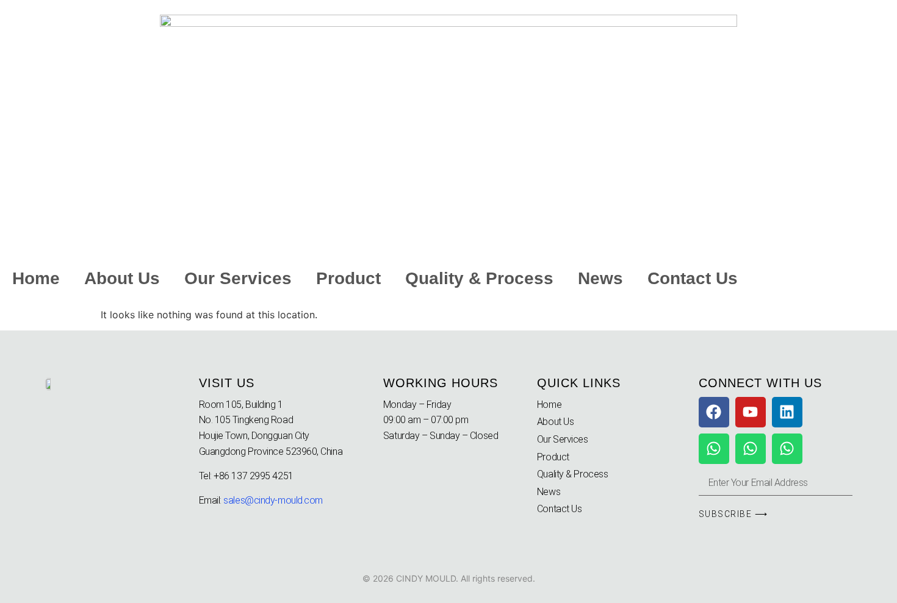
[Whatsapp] (714, 449)
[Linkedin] (787, 412)
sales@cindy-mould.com (273, 500)
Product (348, 278)
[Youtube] (750, 412)
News (600, 278)
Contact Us (692, 278)
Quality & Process (479, 278)
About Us (122, 278)
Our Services (238, 278)
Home (36, 278)
